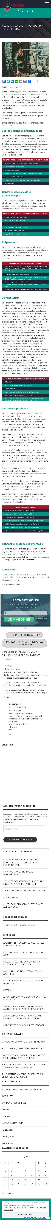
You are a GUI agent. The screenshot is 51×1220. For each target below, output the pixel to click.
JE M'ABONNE (19, 619)
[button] (25, 600)
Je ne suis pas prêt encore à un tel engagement (41, 619)
